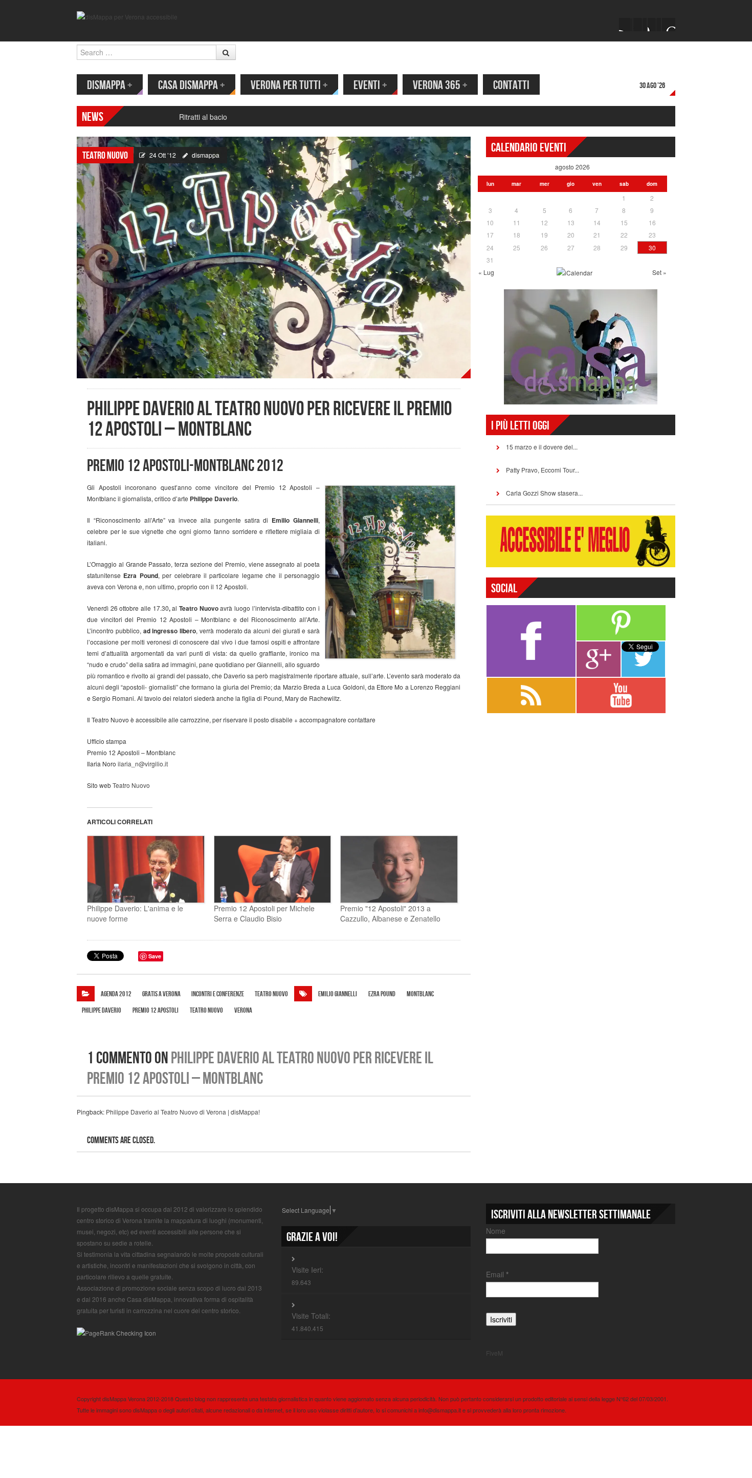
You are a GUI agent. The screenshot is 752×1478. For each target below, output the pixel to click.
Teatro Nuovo (105, 155)
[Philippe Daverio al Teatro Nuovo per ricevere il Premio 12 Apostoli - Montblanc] (274, 256)
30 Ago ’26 (652, 86)
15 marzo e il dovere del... (542, 446)
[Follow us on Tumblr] (668, 24)
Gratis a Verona (161, 994)
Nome (495, 1231)
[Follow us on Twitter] (640, 24)
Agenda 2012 (116, 994)
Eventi (370, 85)
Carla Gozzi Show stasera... (544, 492)
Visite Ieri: (307, 1270)
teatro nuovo (206, 1010)
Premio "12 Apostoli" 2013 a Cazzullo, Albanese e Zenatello (390, 913)
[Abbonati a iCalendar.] (574, 272)
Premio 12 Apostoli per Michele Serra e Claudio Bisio (264, 913)
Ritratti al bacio (203, 117)
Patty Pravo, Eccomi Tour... (542, 469)
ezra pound (381, 994)
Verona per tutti (289, 85)
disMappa (109, 85)
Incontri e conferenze (217, 994)
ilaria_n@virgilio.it (143, 763)
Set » (659, 272)
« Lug (486, 272)
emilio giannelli (337, 994)
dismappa (205, 155)
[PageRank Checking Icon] (116, 1331)
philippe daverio (101, 1010)
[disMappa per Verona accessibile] (127, 15)
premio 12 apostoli (155, 1010)
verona (243, 1010)
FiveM (494, 1352)
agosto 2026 (572, 166)
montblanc (420, 994)
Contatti (511, 85)
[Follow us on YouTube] (654, 24)
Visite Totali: (311, 1316)
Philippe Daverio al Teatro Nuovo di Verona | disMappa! (183, 1111)
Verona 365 (440, 85)
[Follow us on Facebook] (625, 24)
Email (497, 1274)
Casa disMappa (191, 85)
